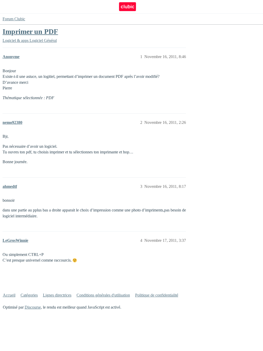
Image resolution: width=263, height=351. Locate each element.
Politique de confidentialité (156, 295)
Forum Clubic (14, 19)
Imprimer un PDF (30, 31)
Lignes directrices (57, 295)
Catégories (29, 295)
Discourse (33, 307)
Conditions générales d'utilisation (103, 295)
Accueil (9, 295)
